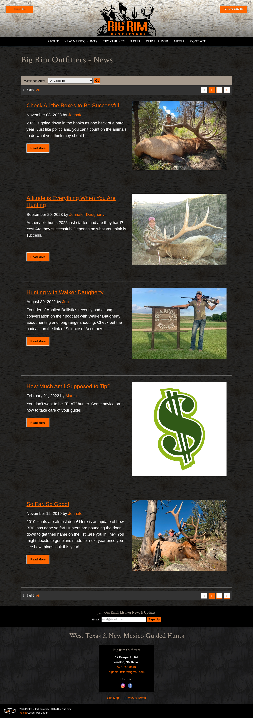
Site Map (113, 697)
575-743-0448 (233, 9)
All (38, 89)
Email (95, 619)
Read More (38, 148)
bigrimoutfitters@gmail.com (126, 672)
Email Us (19, 9)
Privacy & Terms (135, 697)
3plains (23, 713)
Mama (71, 395)
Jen (65, 301)
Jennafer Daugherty (86, 214)
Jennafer (76, 115)
